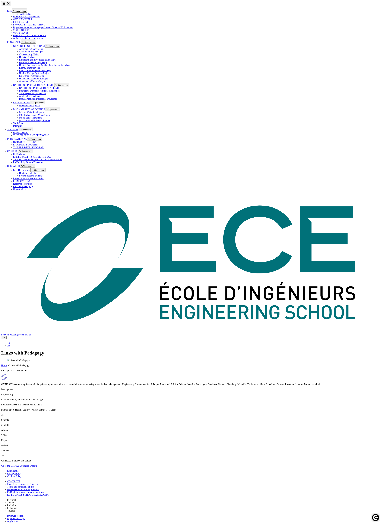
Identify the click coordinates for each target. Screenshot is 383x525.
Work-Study (19, 123)
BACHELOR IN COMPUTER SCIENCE (33, 85)
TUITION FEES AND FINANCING (31, 135)
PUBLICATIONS (22, 181)
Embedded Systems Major (31, 76)
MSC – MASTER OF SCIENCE (29, 109)
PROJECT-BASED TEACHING (29, 24)
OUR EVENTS (20, 32)
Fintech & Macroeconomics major (35, 70)
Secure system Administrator (32, 93)
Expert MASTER (21, 102)
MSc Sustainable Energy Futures (34, 120)
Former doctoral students (30, 175)
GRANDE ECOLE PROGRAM (29, 46)
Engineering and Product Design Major (37, 59)
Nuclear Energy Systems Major (34, 73)
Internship (18, 126)
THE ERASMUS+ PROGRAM (28, 147)
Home (4, 365)
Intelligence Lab (20, 22)
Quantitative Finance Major (32, 81)
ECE (9, 11)
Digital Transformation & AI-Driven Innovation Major (44, 65)
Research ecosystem (22, 183)
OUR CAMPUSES (22, 19)
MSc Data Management (30, 117)
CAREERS (12, 151)
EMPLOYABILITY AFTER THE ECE (32, 157)
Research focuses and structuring (28, 178)
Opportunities (19, 189)
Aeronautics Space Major (31, 49)
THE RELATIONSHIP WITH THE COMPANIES (37, 159)
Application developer (29, 96)
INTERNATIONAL (17, 139)
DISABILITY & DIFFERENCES (29, 35)
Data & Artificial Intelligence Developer (38, 99)
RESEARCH (13, 166)
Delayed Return (20, 132)
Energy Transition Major (30, 68)
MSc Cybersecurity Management (34, 115)
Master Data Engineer (29, 105)
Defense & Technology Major (33, 62)
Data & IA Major (27, 57)
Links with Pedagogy (23, 186)
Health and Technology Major (33, 78)
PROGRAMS (14, 42)
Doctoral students (27, 173)
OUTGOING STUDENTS (26, 142)
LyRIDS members (21, 170)
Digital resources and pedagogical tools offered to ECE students (43, 27)
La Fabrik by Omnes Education (28, 162)
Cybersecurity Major (29, 54)
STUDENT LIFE (21, 30)
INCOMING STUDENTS (26, 144)
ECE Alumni (19, 154)
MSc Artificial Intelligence (31, 112)
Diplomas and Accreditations (26, 16)
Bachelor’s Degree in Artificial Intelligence (39, 90)
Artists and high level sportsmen (28, 38)
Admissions (12, 129)
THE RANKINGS (22, 14)
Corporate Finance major (31, 51)
